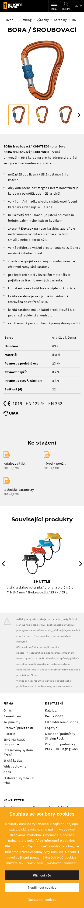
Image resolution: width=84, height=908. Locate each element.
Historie (9, 734)
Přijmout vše (42, 875)
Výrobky (43, 20)
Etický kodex (13, 760)
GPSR (7, 772)
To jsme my (12, 722)
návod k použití (55, 463)
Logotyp (51, 728)
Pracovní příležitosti (18, 728)
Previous (3, 563)
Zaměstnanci (13, 716)
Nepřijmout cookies (42, 887)
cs (76, 5)
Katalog (50, 710)
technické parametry (19, 489)
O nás (8, 710)
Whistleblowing (15, 766)
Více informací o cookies (55, 840)
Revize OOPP (54, 716)
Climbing (25, 20)
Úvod (10, 20)
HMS (75, 20)
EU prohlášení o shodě (61, 722)
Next (79, 115)
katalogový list (14, 463)
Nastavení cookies (42, 899)
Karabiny (60, 20)
